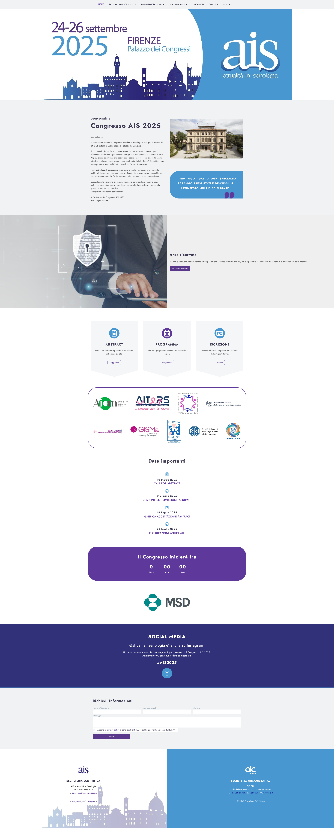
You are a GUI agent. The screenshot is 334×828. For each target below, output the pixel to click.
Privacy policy (76, 801)
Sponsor (213, 4)
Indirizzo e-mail (149, 707)
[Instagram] (167, 673)
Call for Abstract (179, 4)
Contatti (227, 4)
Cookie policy (90, 801)
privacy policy (113, 729)
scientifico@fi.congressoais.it (84, 792)
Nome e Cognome (101, 707)
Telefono (196, 707)
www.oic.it (268, 792)
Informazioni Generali (153, 4)
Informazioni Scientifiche (123, 4)
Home (101, 4)
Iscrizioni (199, 4)
